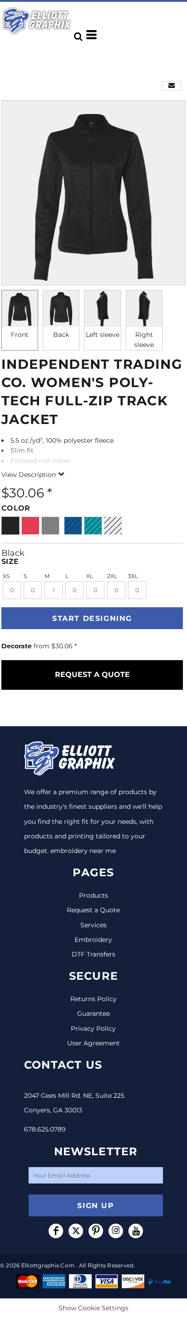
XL (89, 576)
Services (93, 925)
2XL (112, 576)
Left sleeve (102, 335)
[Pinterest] (96, 1231)
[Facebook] (56, 1231)
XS (6, 576)
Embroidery (93, 940)
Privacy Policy (93, 1028)
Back (61, 335)
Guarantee (93, 1013)
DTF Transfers (93, 954)
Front (20, 335)
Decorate (16, 646)
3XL (133, 576)
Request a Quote (93, 910)
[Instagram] (115, 1231)
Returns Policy (93, 999)
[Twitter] (76, 1231)
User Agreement (93, 1043)
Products (93, 895)
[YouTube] (135, 1231)
